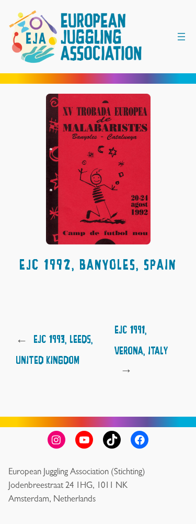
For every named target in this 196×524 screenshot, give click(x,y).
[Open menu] (181, 36)
